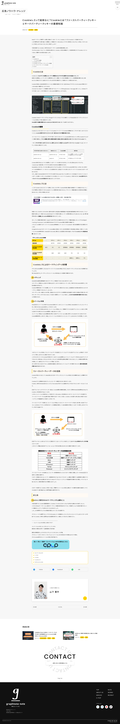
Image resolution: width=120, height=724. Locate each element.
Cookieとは (36, 59)
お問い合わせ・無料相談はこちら (60, 663)
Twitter (41, 569)
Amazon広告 (43, 638)
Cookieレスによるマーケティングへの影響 (43, 63)
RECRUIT (111, 695)
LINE (79, 569)
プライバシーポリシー (114, 722)
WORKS (110, 692)
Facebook (60, 569)
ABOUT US (99, 692)
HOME (6, 14)
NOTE (9, 14)
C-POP (31, 30)
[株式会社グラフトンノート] (8, 4)
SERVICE (99, 695)
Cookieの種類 (38, 60)
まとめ (35, 66)
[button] (50, 57)
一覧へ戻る (60, 607)
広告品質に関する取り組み (113, 720)
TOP (97, 690)
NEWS (49, 638)
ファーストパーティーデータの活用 (41, 65)
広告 (36, 30)
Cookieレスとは (37, 62)
